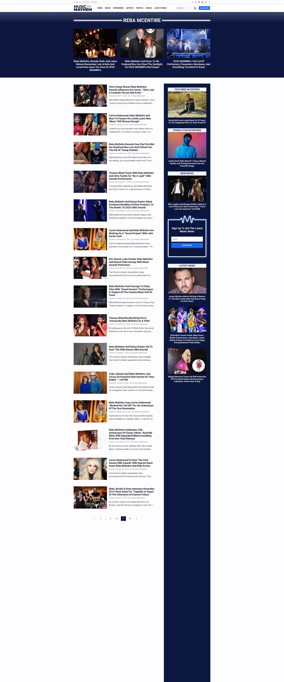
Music (108, 8)
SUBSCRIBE (204, 8)
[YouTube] (199, 2)
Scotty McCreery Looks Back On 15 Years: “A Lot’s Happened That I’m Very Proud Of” (187, 121)
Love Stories (161, 8)
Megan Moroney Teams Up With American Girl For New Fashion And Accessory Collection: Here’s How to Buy (187, 379)
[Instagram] (202, 2)
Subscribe (187, 245)
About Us (77, 2)
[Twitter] (195, 2)
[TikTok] (205, 2)
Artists (130, 8)
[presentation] (187, 104)
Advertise (86, 2)
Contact (94, 2)
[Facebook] (192, 2)
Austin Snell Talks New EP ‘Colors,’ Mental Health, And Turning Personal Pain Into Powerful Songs (187, 163)
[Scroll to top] (278, 677)
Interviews (118, 8)
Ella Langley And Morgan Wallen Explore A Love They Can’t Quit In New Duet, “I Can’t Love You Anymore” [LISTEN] (187, 206)
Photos (139, 8)
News (100, 8)
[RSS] (209, 2)
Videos (149, 8)
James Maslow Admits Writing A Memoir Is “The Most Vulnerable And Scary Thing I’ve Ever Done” (187, 298)
